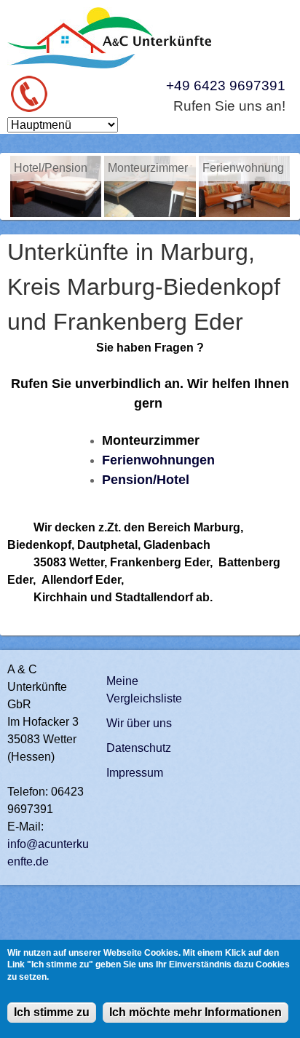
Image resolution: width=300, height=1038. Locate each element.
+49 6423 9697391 (225, 85)
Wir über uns (139, 723)
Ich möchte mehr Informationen (195, 1012)
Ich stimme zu (52, 1012)
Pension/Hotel (145, 479)
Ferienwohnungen (158, 460)
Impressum (134, 772)
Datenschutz (138, 748)
